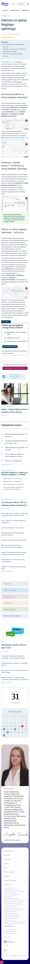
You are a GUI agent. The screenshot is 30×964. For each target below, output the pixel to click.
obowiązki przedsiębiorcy (9, 920)
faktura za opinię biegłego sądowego (11, 34)
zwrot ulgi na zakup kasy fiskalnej (11, 918)
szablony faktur (7, 891)
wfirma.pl (12, 62)
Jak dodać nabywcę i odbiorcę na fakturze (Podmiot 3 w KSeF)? (14, 455)
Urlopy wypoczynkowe (9, 910)
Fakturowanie (15, 10)
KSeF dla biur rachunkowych (10, 933)
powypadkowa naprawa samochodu (12, 889)
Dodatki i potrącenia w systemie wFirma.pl (13, 540)
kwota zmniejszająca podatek (10, 913)
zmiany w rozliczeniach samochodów (12, 894)
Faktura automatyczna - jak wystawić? (13, 484)
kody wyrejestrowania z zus (20, 910)
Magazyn (8, 603)
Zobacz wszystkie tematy (9, 926)
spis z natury (6, 923)
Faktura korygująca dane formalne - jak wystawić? (16, 435)
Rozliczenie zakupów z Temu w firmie (12, 528)
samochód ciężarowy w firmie (10, 906)
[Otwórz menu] (28, 4)
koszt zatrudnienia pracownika (11, 893)
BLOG (2, 641)
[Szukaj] (13, 4)
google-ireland (13, 923)
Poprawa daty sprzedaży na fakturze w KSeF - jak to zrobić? (16, 442)
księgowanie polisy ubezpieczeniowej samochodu (15, 921)
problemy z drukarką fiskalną (10, 911)
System (5, 10)
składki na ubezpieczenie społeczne (12, 915)
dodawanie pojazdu (8, 905)
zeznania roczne (14, 891)
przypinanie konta (20, 901)
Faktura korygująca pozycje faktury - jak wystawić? (16, 449)
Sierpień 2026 (15, 712)
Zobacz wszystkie (6, 464)
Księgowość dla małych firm (10, 929)
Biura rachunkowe (12, 616)
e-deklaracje (21, 891)
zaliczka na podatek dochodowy (11, 916)
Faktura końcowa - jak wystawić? (12, 481)
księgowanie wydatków (9, 888)
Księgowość (9, 596)
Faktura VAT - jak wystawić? (13, 461)
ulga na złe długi (7, 896)
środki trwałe (20, 908)
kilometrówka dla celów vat (19, 905)
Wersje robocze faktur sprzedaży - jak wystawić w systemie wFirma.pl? (13, 488)
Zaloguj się (21, 4)
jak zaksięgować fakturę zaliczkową (11, 898)
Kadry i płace (10, 609)
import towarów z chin (8, 925)
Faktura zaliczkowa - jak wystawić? (12, 478)
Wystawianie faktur (7, 470)
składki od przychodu (21, 923)
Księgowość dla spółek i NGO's (10, 931)
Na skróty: (4, 42)
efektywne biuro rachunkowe (10, 908)
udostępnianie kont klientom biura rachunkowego (15, 899)
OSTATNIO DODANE (6, 499)
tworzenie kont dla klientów (10, 901)
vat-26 (20, 903)
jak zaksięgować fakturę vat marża (11, 903)
